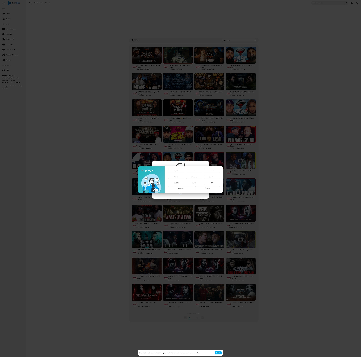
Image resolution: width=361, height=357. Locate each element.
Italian (208, 188)
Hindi (211, 182)
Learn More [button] (196, 353)
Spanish (176, 182)
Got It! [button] (218, 353)
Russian (212, 177)
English (176, 171)
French (176, 177)
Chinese (180, 188)
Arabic (194, 171)
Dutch (212, 171)
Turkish (194, 182)
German (194, 177)
